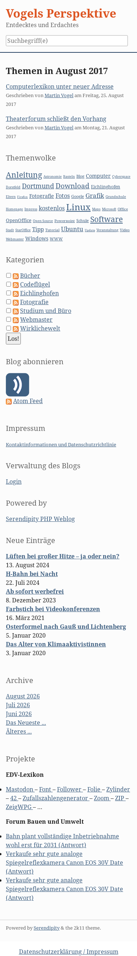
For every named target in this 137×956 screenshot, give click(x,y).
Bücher (30, 276)
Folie (94, 789)
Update (90, 230)
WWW (56, 238)
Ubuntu (72, 229)
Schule (82, 220)
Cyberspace (121, 176)
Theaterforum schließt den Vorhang (56, 119)
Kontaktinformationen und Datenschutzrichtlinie (61, 444)
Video (125, 230)
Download (73, 186)
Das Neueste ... (26, 723)
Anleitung (24, 175)
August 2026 (23, 696)
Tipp (38, 229)
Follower (70, 789)
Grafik (94, 195)
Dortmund (38, 185)
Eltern (11, 197)
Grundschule (116, 196)
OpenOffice (18, 220)
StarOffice (23, 230)
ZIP (120, 798)
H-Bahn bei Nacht (32, 574)
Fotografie (41, 195)
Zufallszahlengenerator (56, 798)
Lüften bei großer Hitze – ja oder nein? (62, 556)
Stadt (10, 230)
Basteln (69, 176)
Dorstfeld (13, 187)
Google (77, 196)
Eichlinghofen (105, 187)
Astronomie (52, 176)
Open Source (43, 220)
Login (14, 481)
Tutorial (52, 230)
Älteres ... (19, 731)
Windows (36, 238)
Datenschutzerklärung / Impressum (68, 952)
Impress (30, 209)
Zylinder (118, 789)
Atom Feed (28, 401)
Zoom (102, 798)
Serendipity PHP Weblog (40, 519)
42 (14, 798)
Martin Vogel (59, 95)
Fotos (63, 196)
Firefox (22, 197)
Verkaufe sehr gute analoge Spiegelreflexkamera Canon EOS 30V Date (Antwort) (64, 862)
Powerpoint (64, 220)
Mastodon (20, 789)
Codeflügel (35, 284)
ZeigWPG (19, 807)
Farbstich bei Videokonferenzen (53, 609)
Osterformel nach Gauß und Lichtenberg (66, 627)
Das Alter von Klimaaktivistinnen (56, 644)
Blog (80, 176)
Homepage (14, 209)
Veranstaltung (107, 230)
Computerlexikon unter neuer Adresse (60, 86)
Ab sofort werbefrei (35, 591)
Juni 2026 (19, 714)
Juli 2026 (18, 705)
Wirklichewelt (40, 328)
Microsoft (109, 209)
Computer (98, 175)
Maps (96, 209)
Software (106, 219)
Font (46, 789)
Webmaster (15, 239)
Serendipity (47, 927)
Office (123, 209)
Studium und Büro (45, 311)
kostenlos (52, 208)
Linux (78, 207)
